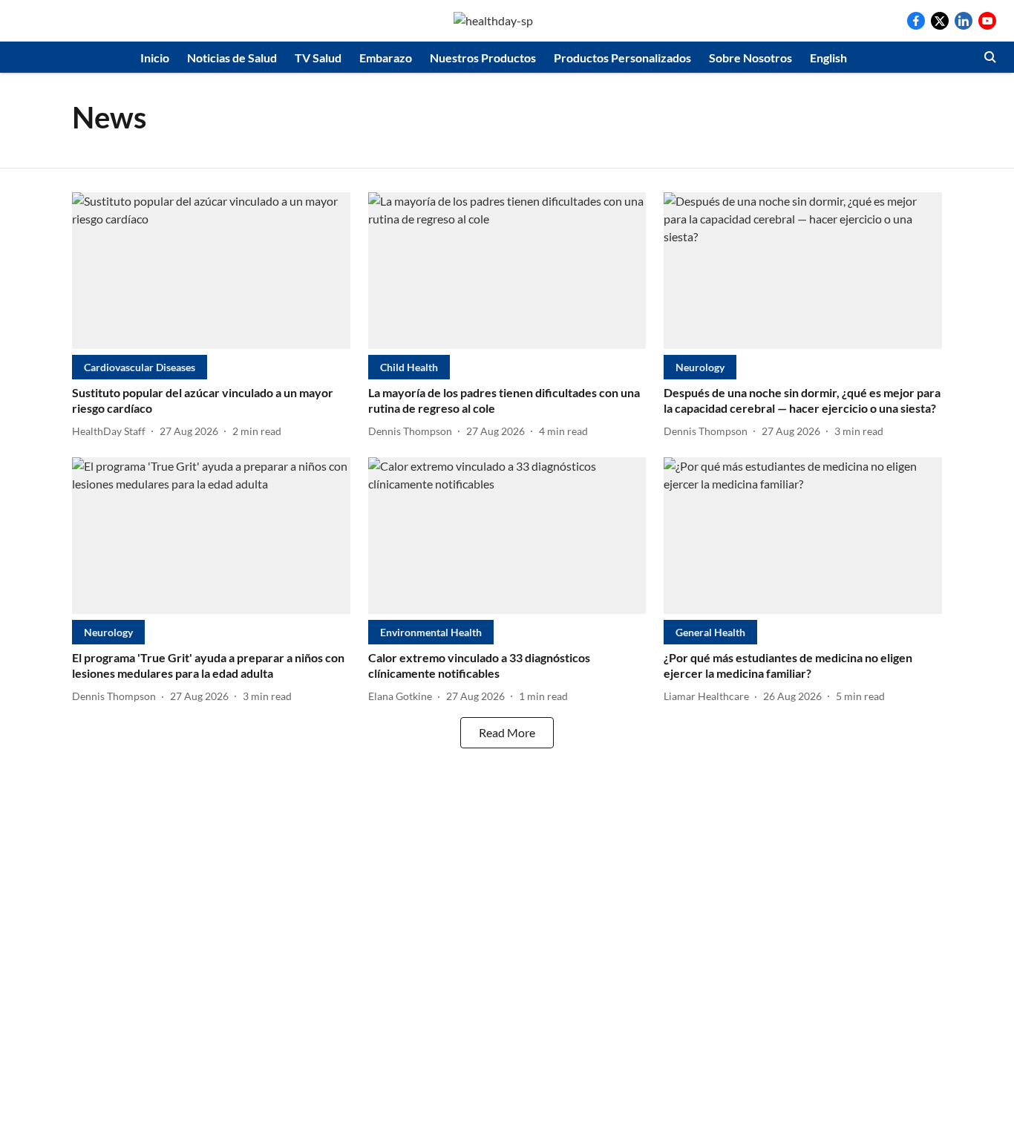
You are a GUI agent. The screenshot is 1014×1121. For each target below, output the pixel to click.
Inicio (154, 57)
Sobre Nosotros (750, 57)
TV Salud (318, 57)
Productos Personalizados (622, 57)
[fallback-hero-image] (211, 270)
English (828, 57)
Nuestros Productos (483, 57)
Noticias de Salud (232, 57)
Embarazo (385, 57)
